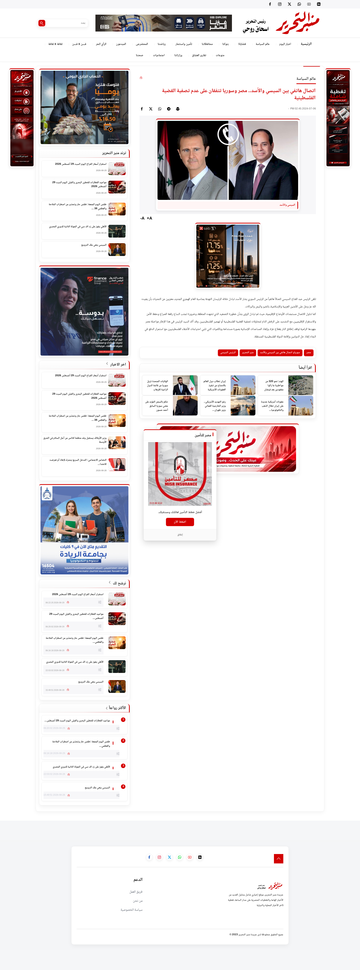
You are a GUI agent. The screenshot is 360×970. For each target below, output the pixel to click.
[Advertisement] (292, 829)
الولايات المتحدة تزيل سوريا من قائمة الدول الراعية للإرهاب (157, 385)
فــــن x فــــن (79, 44)
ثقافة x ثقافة (55, 44)
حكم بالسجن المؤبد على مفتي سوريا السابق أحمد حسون (156, 406)
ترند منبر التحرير (114, 153)
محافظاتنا (207, 44)
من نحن (137, 901)
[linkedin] (318, 4)
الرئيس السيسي (228, 352)
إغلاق (180, 535)
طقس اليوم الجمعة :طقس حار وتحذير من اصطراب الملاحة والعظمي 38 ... (77, 207)
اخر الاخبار (117, 364)
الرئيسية (306, 44)
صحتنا (139, 55)
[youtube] (309, 4)
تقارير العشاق (199, 55)
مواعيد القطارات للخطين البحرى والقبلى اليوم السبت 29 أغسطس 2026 (79, 185)
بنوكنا (225, 44)
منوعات (220, 55)
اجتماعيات (159, 55)
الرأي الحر (101, 44)
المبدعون (121, 44)
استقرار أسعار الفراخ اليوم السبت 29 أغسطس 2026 (80, 164)
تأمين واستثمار (184, 44)
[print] (178, 109)
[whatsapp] (160, 109)
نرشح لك (119, 583)
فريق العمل (135, 892)
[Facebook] (270, 4)
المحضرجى (142, 44)
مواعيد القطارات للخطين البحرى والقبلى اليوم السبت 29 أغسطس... (76, 616)
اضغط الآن (180, 522)
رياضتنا (162, 44)
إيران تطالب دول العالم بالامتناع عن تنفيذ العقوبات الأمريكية (214, 385)
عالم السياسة (263, 44)
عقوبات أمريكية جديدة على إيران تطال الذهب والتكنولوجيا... (272, 406)
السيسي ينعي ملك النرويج (93, 245)
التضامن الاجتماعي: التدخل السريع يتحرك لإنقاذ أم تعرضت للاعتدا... (78, 462)
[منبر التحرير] (280, 23)
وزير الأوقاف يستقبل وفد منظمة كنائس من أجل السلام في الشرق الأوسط (74, 440)
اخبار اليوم (285, 44)
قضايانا (242, 44)
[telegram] (168, 109)
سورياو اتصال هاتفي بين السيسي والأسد (280, 352)
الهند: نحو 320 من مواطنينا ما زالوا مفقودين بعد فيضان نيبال (274, 385)
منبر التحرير (248, 352)
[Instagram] (280, 4)
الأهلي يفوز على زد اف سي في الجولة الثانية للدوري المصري (77, 227)
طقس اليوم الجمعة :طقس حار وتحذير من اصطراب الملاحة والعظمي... (75, 640)
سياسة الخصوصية (131, 910)
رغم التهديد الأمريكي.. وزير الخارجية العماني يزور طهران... (215, 406)
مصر (308, 352)
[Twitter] (289, 4)
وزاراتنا (178, 55)
